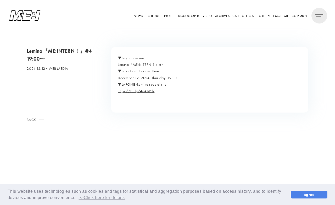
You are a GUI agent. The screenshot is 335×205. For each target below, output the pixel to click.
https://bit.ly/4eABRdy (136, 91)
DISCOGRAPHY (189, 16)
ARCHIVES (222, 16)
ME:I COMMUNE (296, 16)
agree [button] (309, 194)
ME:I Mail (274, 16)
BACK (31, 119)
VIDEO (207, 16)
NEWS (138, 16)
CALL (235, 16)
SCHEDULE (153, 16)
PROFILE (169, 16)
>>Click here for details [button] (102, 197)
